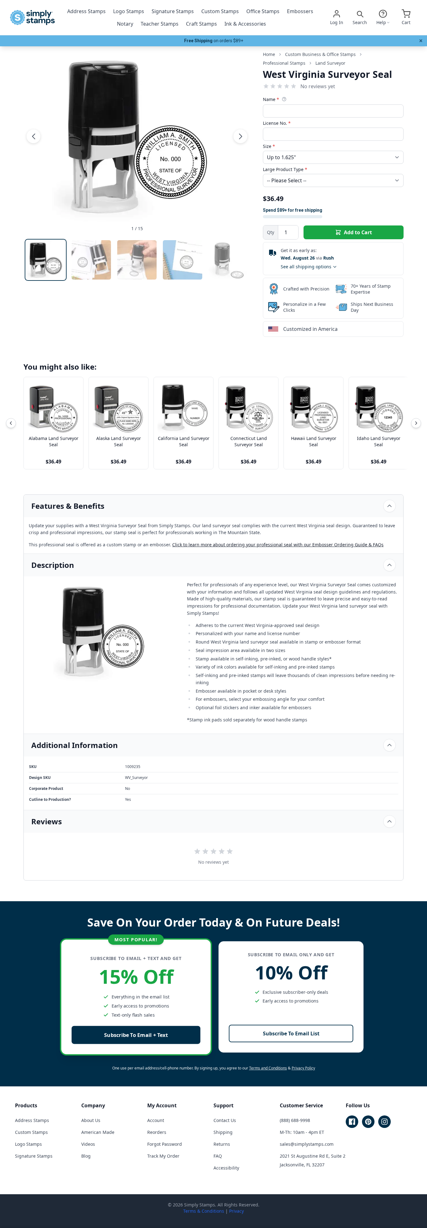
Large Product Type (285, 169)
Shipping (223, 1132)
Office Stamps (262, 11)
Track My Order (163, 1156)
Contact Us (225, 1120)
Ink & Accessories (245, 23)
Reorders (156, 1132)
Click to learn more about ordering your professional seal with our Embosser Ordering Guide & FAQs (278, 545)
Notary (125, 23)
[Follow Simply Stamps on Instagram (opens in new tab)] (384, 1121)
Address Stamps (86, 11)
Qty (270, 232)
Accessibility (226, 1168)
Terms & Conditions (203, 1211)
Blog (86, 1156)
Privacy (236, 1211)
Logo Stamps (128, 11)
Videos (88, 1144)
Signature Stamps (173, 11)
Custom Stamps (220, 11)
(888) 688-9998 (295, 1120)
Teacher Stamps (159, 23)
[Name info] (284, 99)
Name (271, 99)
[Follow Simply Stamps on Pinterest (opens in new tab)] (368, 1121)
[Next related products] (416, 423)
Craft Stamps (201, 23)
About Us (90, 1120)
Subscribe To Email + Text (136, 1034)
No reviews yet (317, 86)
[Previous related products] (11, 423)
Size (269, 146)
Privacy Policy (303, 1068)
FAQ (218, 1156)
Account (155, 1120)
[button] (33, 136)
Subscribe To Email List (291, 1033)
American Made (97, 1132)
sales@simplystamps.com (307, 1144)
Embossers (300, 11)
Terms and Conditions (268, 1068)
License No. (277, 123)
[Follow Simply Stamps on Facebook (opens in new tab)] (352, 1121)
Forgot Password (164, 1144)
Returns (222, 1144)
